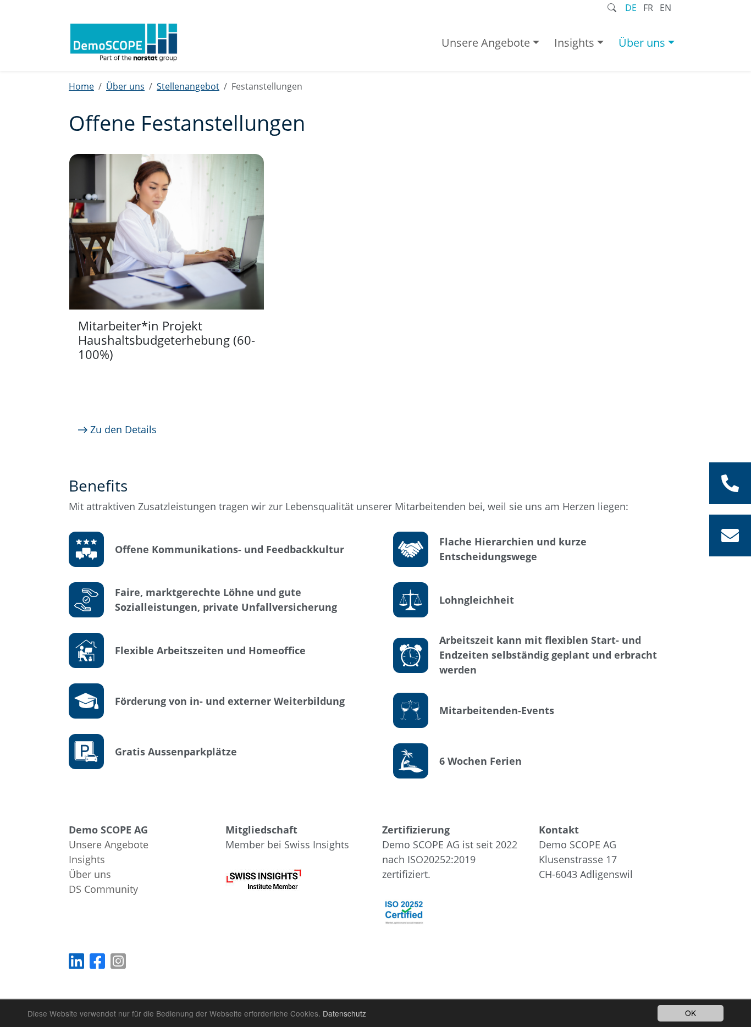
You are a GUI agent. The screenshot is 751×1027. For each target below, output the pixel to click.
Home (81, 86)
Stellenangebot (188, 86)
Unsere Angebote (485, 42)
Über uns (642, 42)
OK (690, 1012)
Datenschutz (344, 1013)
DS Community (103, 889)
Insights (574, 42)
